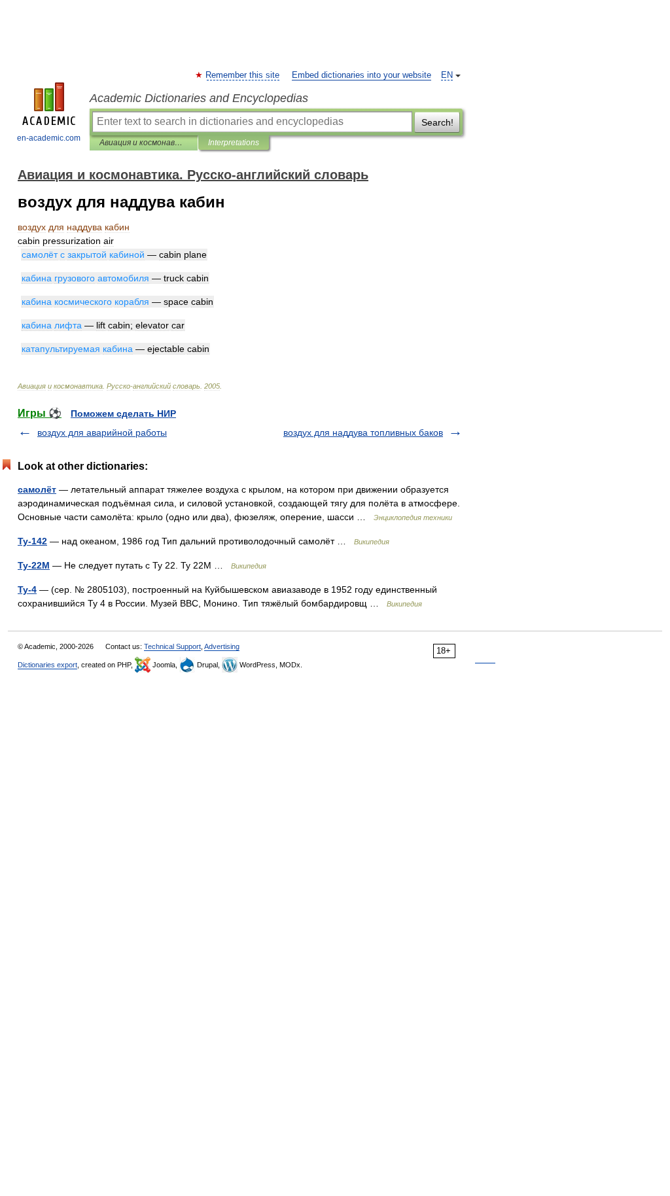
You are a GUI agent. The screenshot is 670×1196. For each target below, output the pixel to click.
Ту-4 (27, 589)
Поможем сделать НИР (123, 413)
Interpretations (233, 142)
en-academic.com (48, 138)
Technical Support (172, 646)
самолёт (37, 489)
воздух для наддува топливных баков (363, 432)
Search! (437, 122)
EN (447, 75)
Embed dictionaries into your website (361, 75)
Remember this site (243, 75)
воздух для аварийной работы (102, 432)
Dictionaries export (47, 665)
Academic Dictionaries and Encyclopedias (199, 98)
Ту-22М (34, 565)
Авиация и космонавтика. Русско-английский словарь (143, 142)
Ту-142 (32, 541)
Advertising (221, 646)
